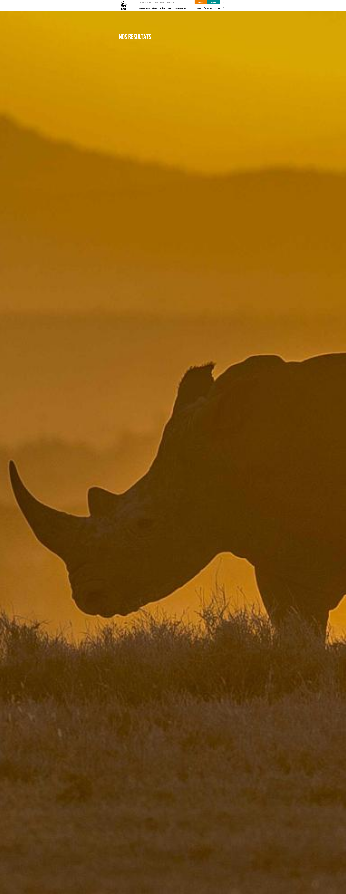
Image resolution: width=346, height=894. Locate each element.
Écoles (156, 2)
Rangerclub (170, 2)
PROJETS (170, 8)
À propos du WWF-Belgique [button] (212, 8)
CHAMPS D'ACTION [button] (144, 8)
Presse (149, 2)
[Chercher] (223, 8)
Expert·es (142, 2)
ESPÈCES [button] (162, 8)
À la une (199, 8)
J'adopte (201, 2)
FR (223, 2)
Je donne (213, 2)
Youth (162, 2)
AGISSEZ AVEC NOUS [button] (180, 8)
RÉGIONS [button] (155, 8)
